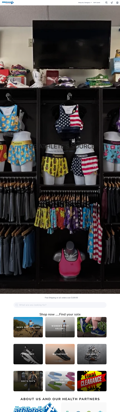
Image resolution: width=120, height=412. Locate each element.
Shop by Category (84, 3)
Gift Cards (96, 3)
